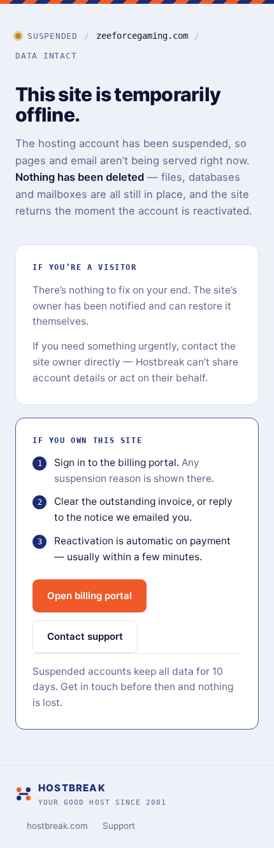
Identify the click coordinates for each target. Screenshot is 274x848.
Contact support (85, 636)
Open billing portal (89, 596)
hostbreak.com (57, 826)
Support (119, 826)
